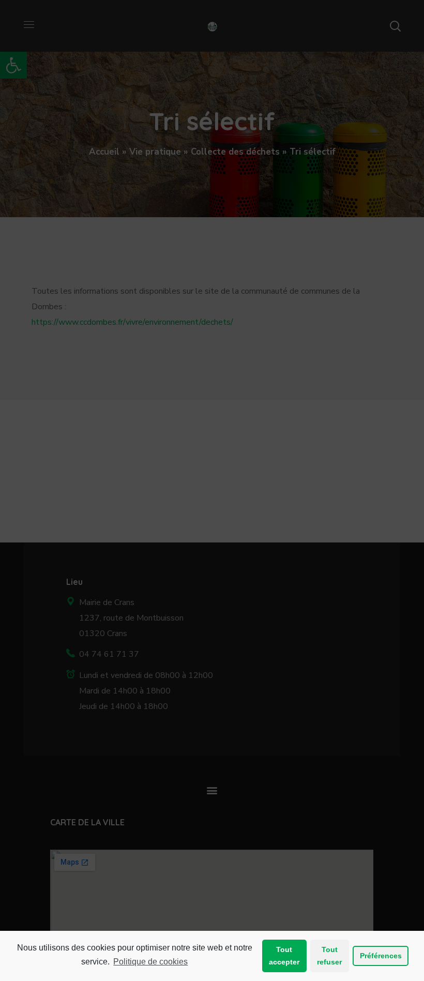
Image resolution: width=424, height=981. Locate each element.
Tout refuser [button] (329, 955)
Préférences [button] (381, 956)
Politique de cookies (150, 961)
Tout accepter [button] (284, 955)
